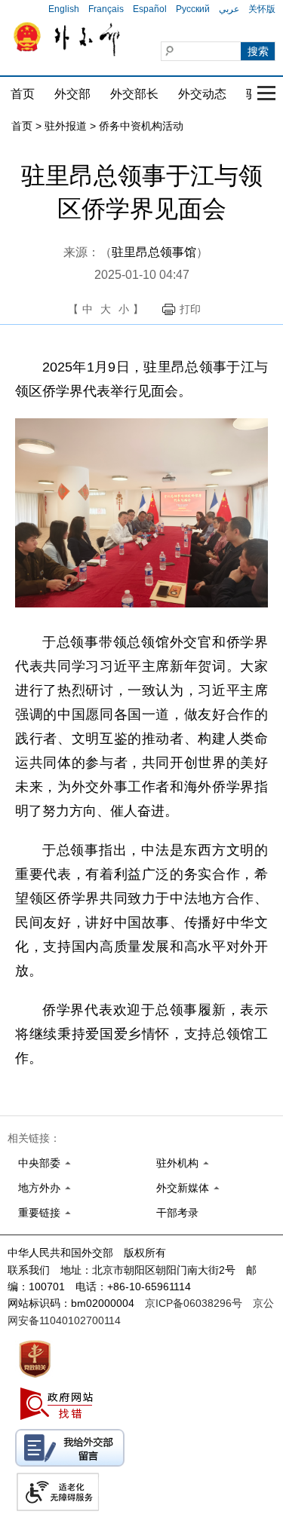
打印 (190, 309)
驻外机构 (177, 1163)
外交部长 (134, 93)
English (63, 9)
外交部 (72, 93)
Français (106, 9)
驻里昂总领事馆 (154, 252)
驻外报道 (66, 126)
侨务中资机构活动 (141, 126)
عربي (229, 9)
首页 (23, 93)
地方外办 (39, 1188)
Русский (193, 9)
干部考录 (177, 1213)
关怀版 (261, 9)
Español (150, 9)
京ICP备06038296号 (193, 1303)
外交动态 (202, 93)
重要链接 (39, 1213)
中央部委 (39, 1163)
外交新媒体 (182, 1188)
